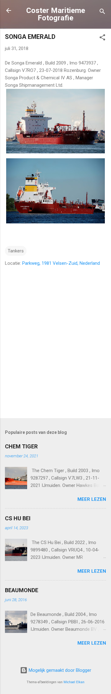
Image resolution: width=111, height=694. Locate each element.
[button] (102, 38)
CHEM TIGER (21, 446)
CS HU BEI (18, 518)
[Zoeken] (102, 12)
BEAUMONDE (21, 590)
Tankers (16, 251)
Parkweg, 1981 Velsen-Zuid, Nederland (61, 263)
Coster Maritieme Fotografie (55, 14)
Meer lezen (91, 499)
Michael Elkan (74, 682)
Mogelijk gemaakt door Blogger (59, 670)
